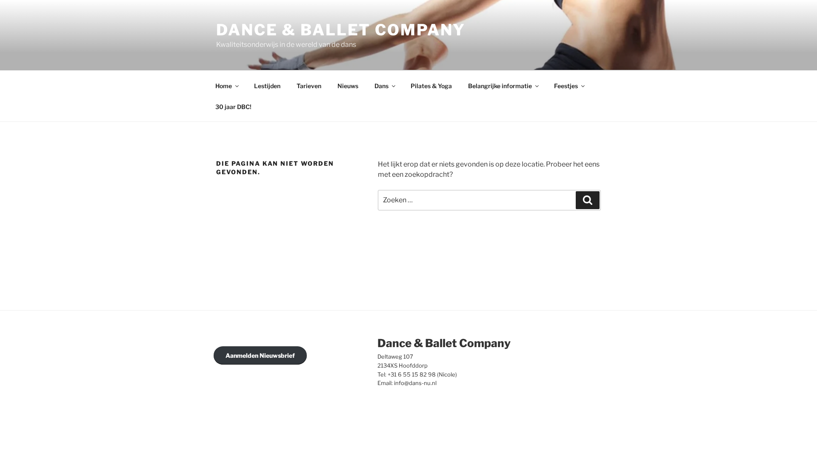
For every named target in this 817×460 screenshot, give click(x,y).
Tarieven (309, 85)
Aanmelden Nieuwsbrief (260, 355)
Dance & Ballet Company (341, 29)
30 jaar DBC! (233, 106)
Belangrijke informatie (500, 85)
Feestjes (566, 85)
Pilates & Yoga (431, 85)
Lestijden (267, 85)
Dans (381, 85)
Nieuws (347, 85)
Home (223, 85)
